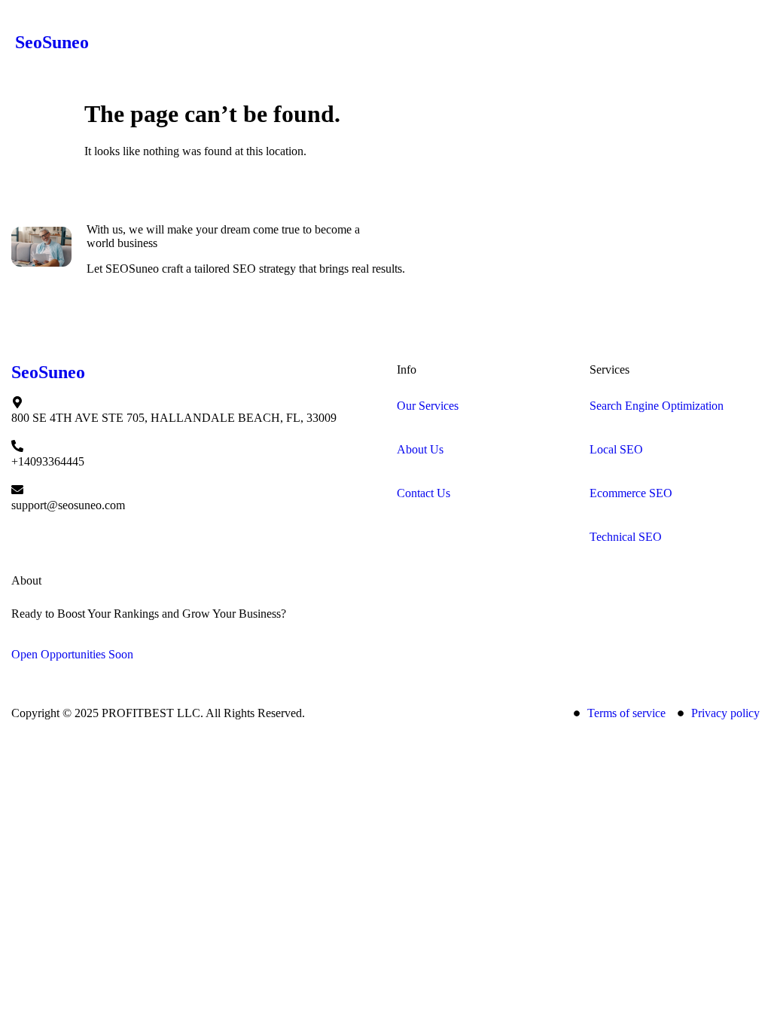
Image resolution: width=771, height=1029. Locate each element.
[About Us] (403, 434)
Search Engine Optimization (657, 405)
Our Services (428, 405)
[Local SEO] (596, 434)
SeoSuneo (52, 42)
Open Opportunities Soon (72, 654)
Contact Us (423, 493)
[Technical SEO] (596, 521)
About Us (420, 449)
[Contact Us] (403, 478)
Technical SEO (626, 536)
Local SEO (616, 449)
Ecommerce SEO (631, 493)
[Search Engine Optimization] (596, 390)
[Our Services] (403, 390)
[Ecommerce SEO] (596, 478)
